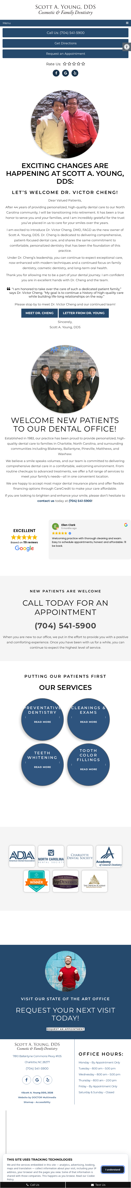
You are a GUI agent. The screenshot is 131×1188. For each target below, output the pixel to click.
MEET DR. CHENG (40, 313)
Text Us (100, 1184)
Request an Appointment (65, 54)
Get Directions (66, 43)
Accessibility (43, 1102)
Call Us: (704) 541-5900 (65, 33)
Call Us (34, 1184)
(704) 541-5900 (80, 501)
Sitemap (28, 1102)
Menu (7, 23)
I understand (112, 1169)
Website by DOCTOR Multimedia (37, 1097)
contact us (45, 501)
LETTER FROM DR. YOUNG (84, 313)
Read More (42, 721)
